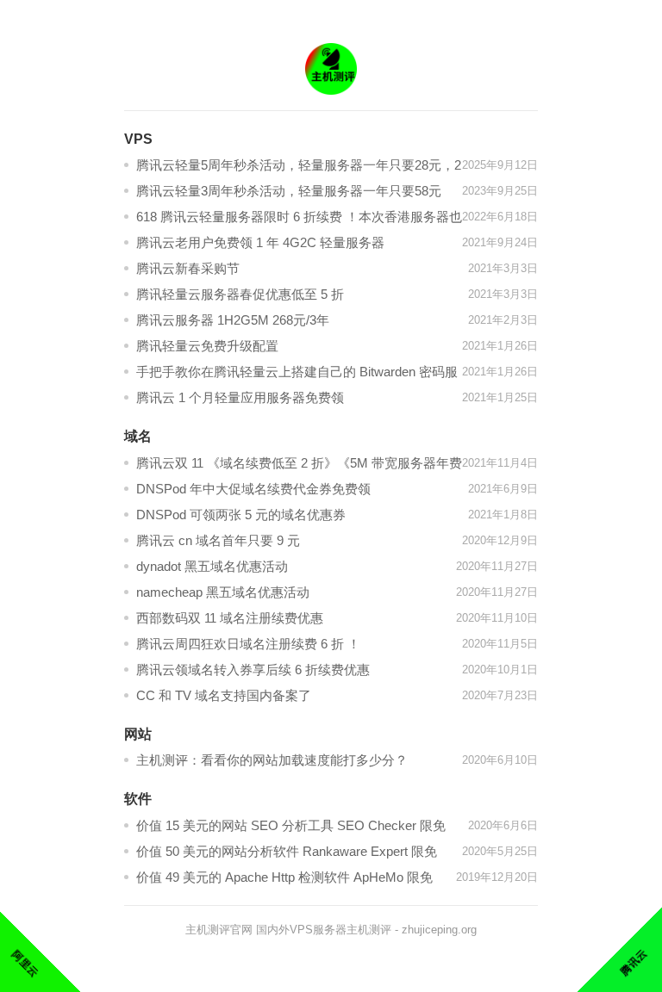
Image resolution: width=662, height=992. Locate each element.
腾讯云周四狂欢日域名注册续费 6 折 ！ (248, 643)
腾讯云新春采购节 (188, 268)
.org (467, 929)
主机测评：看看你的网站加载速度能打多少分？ (272, 760)
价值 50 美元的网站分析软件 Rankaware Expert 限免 (286, 851)
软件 (138, 798)
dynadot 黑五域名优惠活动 (212, 566)
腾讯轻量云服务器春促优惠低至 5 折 (240, 294)
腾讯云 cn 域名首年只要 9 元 (218, 540)
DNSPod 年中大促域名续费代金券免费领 (253, 488)
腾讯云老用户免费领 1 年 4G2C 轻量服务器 (260, 242)
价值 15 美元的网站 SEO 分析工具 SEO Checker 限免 (291, 825)
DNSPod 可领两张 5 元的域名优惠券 (241, 514)
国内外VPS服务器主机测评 (323, 929)
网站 (138, 734)
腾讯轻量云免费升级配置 (207, 345)
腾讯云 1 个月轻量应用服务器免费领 (240, 397)
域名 (138, 436)
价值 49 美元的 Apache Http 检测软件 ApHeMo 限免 (284, 877)
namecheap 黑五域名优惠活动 (222, 592)
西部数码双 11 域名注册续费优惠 (229, 618)
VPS (138, 139)
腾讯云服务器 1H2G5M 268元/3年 (232, 320)
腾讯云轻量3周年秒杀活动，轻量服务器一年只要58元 (288, 190)
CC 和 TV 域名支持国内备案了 (223, 695)
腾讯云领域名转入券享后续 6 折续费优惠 (253, 669)
